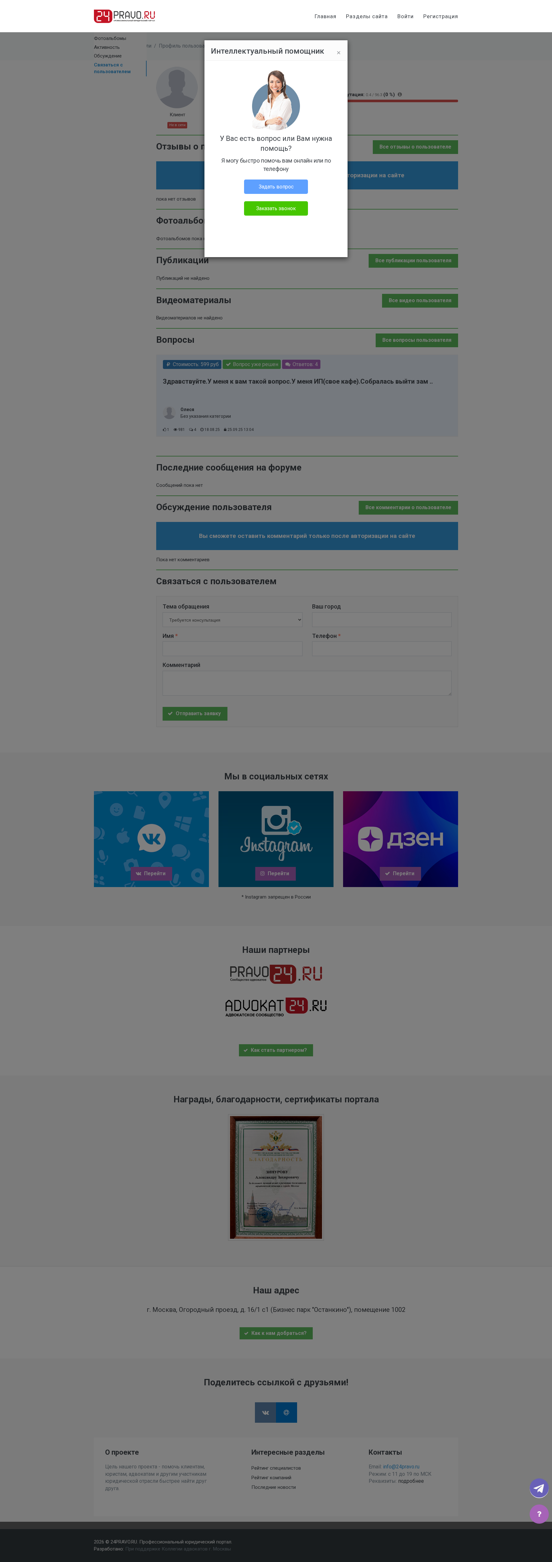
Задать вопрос (276, 187)
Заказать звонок (276, 208)
